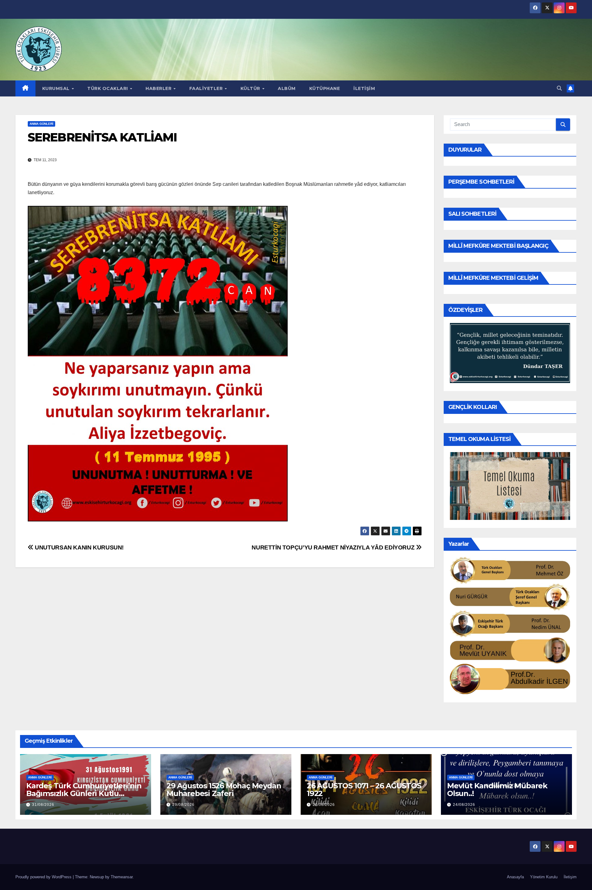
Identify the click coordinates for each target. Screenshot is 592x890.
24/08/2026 (464, 804)
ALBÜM (287, 88)
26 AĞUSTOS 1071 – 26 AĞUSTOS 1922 (364, 789)
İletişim (364, 88)
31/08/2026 (43, 804)
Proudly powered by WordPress (44, 877)
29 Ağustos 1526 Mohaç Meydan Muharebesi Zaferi (223, 789)
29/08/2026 (183, 804)
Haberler (159, 88)
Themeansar (122, 877)
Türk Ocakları (108, 88)
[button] (559, 88)
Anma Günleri (41, 123)
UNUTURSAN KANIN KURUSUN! (79, 547)
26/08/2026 (324, 804)
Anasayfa (515, 877)
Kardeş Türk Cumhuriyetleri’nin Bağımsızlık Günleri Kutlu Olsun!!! (84, 793)
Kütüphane (324, 88)
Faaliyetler (206, 88)
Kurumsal (56, 88)
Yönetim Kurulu (543, 877)
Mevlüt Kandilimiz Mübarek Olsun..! (497, 789)
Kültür (251, 88)
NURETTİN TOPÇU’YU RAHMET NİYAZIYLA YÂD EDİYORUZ (334, 547)
